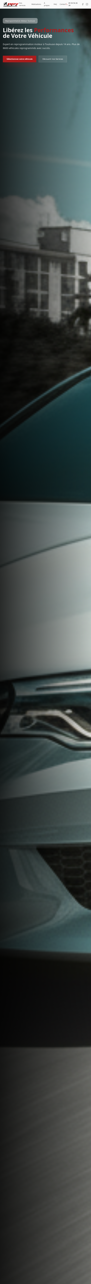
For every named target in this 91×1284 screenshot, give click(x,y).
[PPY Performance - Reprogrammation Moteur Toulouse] (11, 4)
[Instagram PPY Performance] (87, 4)
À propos (47, 4)
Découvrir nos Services (53, 59)
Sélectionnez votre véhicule (19, 59)
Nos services (22, 4)
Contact (63, 4)
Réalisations (36, 4)
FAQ (55, 4)
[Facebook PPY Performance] (83, 4)
